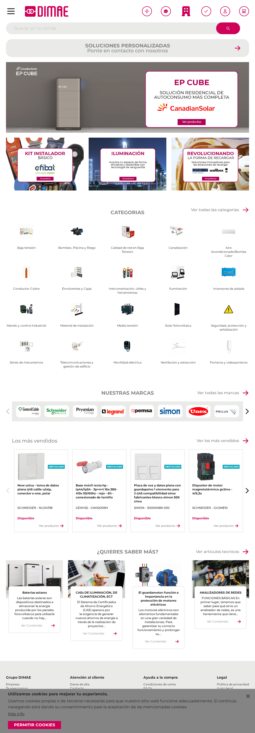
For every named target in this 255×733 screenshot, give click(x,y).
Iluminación (178, 288)
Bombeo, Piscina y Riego (77, 248)
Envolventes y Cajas (77, 288)
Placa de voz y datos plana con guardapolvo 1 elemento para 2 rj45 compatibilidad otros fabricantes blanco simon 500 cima (157, 493)
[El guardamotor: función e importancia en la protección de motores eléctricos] (158, 579)
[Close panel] (248, 696)
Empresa (12, 684)
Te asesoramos (17, 688)
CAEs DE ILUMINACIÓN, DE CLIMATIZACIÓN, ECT (96, 594)
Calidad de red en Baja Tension (127, 250)
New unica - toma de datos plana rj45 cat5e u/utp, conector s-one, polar (38, 489)
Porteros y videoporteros (229, 362)
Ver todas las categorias (215, 209)
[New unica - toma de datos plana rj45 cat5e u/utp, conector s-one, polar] (31, 466)
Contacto (77, 688)
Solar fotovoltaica (178, 325)
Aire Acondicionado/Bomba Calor (228, 252)
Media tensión (127, 325)
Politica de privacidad (233, 684)
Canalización (178, 248)
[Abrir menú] (11, 11)
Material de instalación (77, 325)
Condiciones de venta (159, 684)
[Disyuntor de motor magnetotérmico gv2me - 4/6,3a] (206, 466)
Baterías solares (34, 592)
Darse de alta (79, 684)
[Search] (228, 28)
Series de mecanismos (26, 362)
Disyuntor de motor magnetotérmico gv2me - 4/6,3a (212, 489)
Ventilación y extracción (178, 362)
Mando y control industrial (26, 325)
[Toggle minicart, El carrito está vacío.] (244, 11)
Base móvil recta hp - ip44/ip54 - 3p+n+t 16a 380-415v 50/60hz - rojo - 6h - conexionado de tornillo (96, 491)
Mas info (16, 714)
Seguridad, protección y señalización (229, 327)
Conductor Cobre (26, 288)
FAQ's (147, 688)
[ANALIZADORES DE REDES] (220, 579)
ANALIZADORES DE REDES (221, 592)
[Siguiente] (247, 411)
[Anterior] (8, 491)
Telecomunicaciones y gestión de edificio (76, 364)
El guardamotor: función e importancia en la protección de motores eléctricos (158, 598)
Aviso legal (225, 688)
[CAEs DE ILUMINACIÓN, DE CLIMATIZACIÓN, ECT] (96, 579)
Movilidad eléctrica (127, 362)
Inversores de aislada (228, 288)
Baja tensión (26, 248)
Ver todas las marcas (218, 392)
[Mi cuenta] (225, 11)
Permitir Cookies (34, 725)
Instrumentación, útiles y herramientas (127, 290)
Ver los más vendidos (218, 440)
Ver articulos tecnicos (217, 551)
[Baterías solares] (34, 579)
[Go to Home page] (46, 11)
